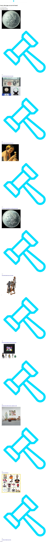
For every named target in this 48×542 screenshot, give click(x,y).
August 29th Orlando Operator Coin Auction (7, 275)
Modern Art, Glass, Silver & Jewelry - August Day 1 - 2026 (9, 405)
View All (1, 541)
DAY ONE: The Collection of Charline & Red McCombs (9, 342)
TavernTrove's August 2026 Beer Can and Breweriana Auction (10, 208)
